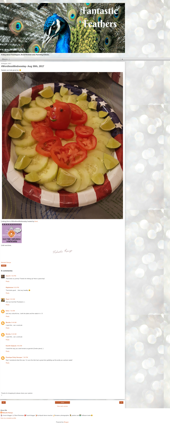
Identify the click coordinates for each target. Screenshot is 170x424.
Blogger (66, 422)
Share (3, 265)
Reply (7, 281)
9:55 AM (19, 346)
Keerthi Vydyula (11, 346)
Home (62, 402)
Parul (7, 299)
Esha (7, 311)
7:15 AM (12, 311)
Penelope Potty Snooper (14, 357)
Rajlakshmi (9, 287)
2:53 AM (12, 299)
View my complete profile (8, 418)
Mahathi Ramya (7, 412)
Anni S (8, 276)
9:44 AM (13, 322)
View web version (62, 406)
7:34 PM (13, 276)
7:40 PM (25, 357)
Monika (8, 322)
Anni (36, 221)
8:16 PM (16, 287)
